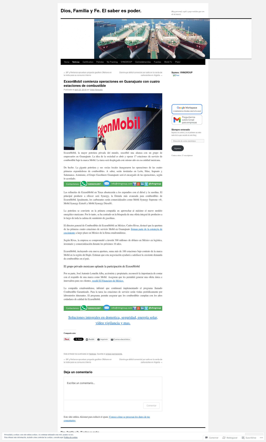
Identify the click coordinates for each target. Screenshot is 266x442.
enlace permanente (114, 353)
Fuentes (157, 61)
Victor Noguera (96, 89)
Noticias (76, 61)
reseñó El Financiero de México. (108, 280)
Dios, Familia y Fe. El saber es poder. (101, 10)
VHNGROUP (126, 61)
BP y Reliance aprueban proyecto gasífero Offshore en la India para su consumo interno (88, 73)
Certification (88, 61)
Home (66, 61)
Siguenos (177, 148)
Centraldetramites (143, 61)
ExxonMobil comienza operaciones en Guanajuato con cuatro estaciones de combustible (112, 83)
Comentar (151, 405)
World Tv (168, 61)
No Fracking (112, 61)
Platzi (177, 61)
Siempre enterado (180, 129)
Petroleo (100, 61)
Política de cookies (71, 437)
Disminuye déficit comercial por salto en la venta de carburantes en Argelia (140, 73)
